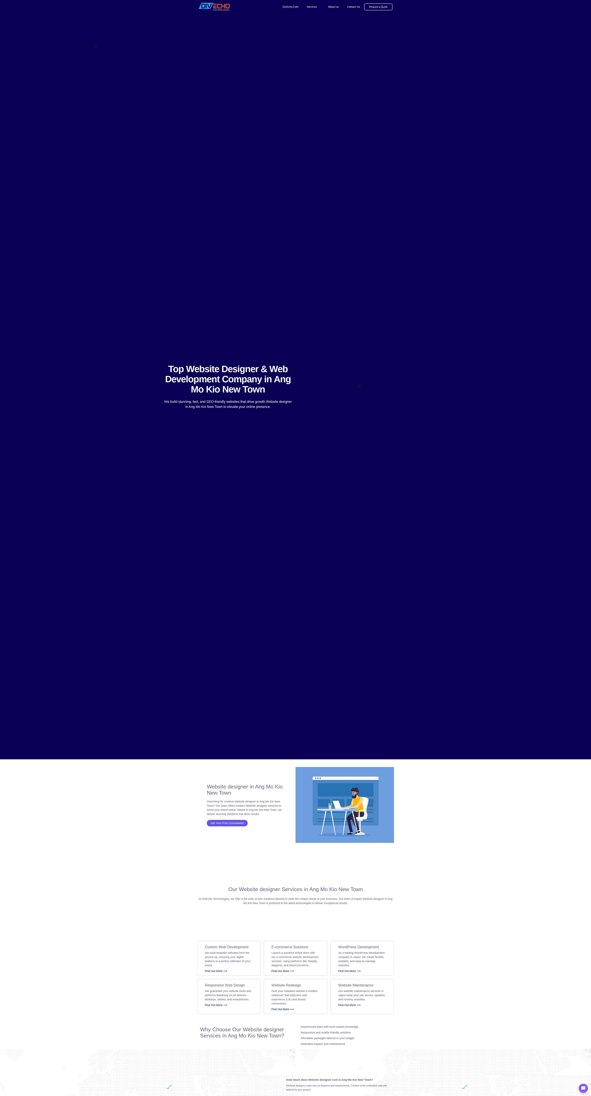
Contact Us (353, 6)
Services (312, 6)
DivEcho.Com (290, 6)
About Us (333, 6)
